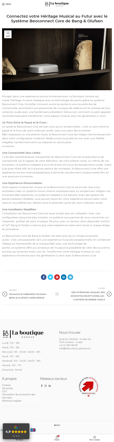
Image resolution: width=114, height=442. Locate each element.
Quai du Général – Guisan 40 (75, 339)
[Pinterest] (57, 277)
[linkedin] (63, 277)
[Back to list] (57, 294)
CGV (4, 391)
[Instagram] (46, 386)
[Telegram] (70, 277)
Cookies (6, 385)
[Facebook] (43, 277)
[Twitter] (50, 277)
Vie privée (7, 388)
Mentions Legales (11, 400)
